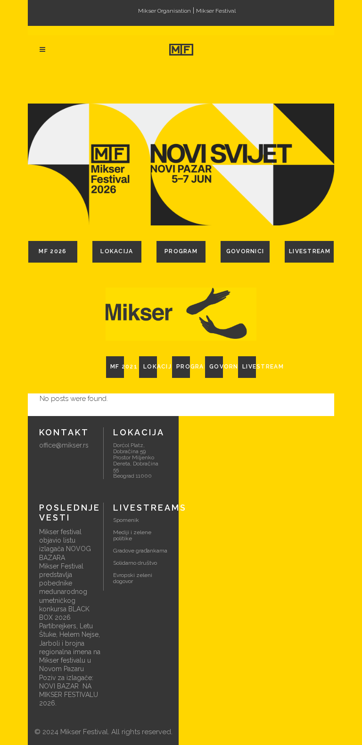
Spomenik (126, 520)
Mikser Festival (216, 11)
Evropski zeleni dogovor (132, 578)
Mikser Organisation (164, 11)
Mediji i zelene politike (132, 535)
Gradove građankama (140, 550)
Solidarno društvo (135, 563)
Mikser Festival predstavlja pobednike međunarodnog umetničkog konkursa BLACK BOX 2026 (64, 591)
